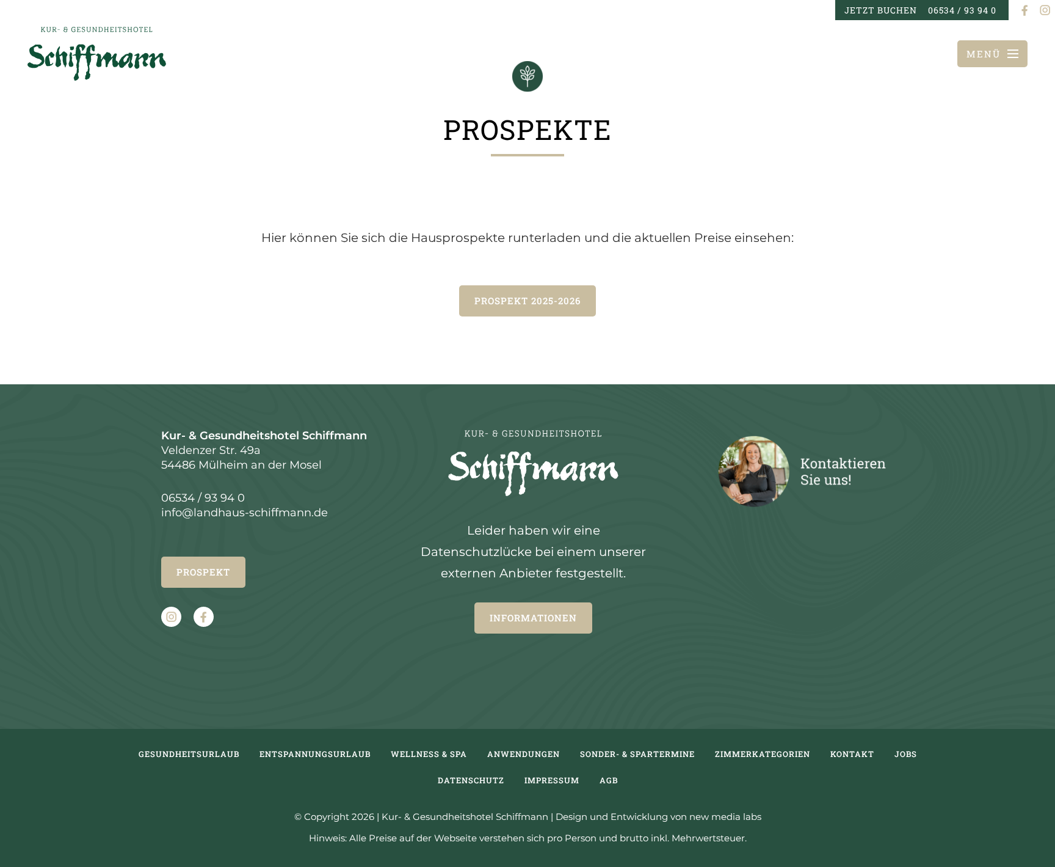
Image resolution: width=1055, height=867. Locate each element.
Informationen (533, 618)
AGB (609, 780)
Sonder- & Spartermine (637, 753)
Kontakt (852, 753)
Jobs (905, 753)
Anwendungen (523, 753)
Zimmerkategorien (762, 753)
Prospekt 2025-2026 (527, 300)
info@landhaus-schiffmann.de (244, 512)
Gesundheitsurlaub (189, 753)
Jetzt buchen (880, 10)
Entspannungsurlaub (315, 753)
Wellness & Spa (429, 753)
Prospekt (203, 572)
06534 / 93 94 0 (962, 10)
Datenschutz (471, 780)
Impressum (551, 780)
